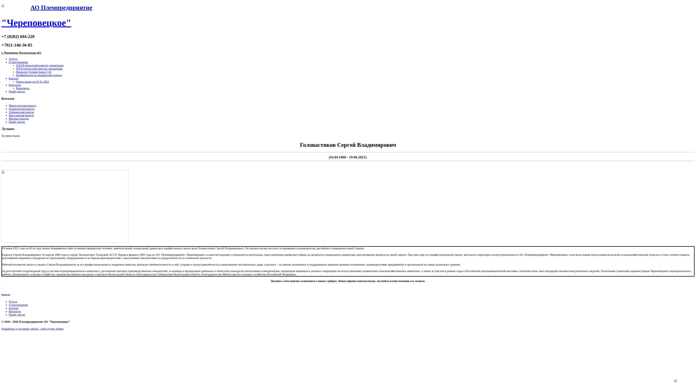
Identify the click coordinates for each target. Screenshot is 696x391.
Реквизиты (22, 88)
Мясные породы (19, 118)
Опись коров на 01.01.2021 (32, 81)
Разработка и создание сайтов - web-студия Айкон (32, 328)
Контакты (15, 85)
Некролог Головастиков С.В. (34, 71)
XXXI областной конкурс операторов (39, 68)
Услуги (13, 58)
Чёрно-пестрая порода (22, 105)
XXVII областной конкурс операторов (39, 65)
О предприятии (18, 62)
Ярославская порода (21, 115)
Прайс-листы (17, 91)
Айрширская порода (21, 112)
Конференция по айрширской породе (39, 75)
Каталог (14, 78)
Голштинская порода (21, 108)
